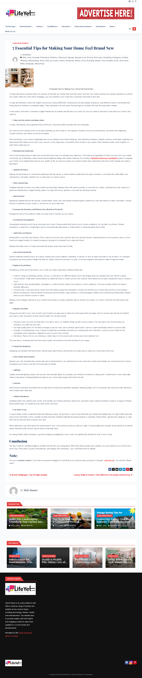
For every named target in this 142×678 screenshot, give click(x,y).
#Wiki (22, 64)
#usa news (124, 61)
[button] (130, 29)
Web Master (27, 55)
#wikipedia (30, 64)
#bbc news (27, 57)
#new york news (51, 61)
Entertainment (26, 26)
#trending (90, 61)
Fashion (39, 26)
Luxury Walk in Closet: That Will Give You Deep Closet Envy (102, 475)
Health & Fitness (49, 556)
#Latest (125, 57)
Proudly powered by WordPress (59, 674)
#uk (103, 61)
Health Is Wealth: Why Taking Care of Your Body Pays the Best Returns (53, 563)
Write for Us (10, 31)
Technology (10, 26)
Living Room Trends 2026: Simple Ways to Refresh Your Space (120, 562)
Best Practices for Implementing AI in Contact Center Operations (20, 563)
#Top (83, 61)
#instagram (116, 57)
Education (66, 26)
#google (71, 57)
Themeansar (88, 674)
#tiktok (77, 61)
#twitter (98, 61)
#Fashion (53, 57)
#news (62, 61)
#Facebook (44, 57)
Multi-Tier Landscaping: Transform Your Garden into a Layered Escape (26, 521)
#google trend (80, 57)
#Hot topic (98, 57)
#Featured (63, 57)
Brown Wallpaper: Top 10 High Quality (29, 475)
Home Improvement (83, 26)
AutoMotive (52, 26)
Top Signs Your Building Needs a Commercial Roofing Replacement (71, 521)
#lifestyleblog (33, 61)
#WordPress (39, 64)
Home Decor (112, 556)
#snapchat (70, 61)
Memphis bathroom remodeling (104, 158)
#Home (90, 57)
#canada (35, 57)
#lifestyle (23, 61)
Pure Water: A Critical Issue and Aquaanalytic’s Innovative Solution (86, 563)
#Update (109, 61)
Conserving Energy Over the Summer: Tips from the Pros (113, 520)
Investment (101, 26)
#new (42, 61)
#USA (116, 61)
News (112, 26)
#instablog (107, 57)
